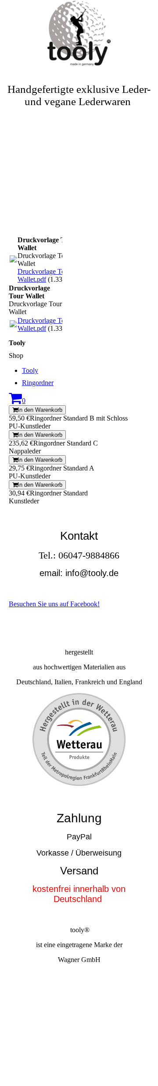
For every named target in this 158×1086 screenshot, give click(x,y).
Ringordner (38, 382)
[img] (79, 33)
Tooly (30, 370)
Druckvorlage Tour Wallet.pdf (44, 275)
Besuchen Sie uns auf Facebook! (54, 604)
